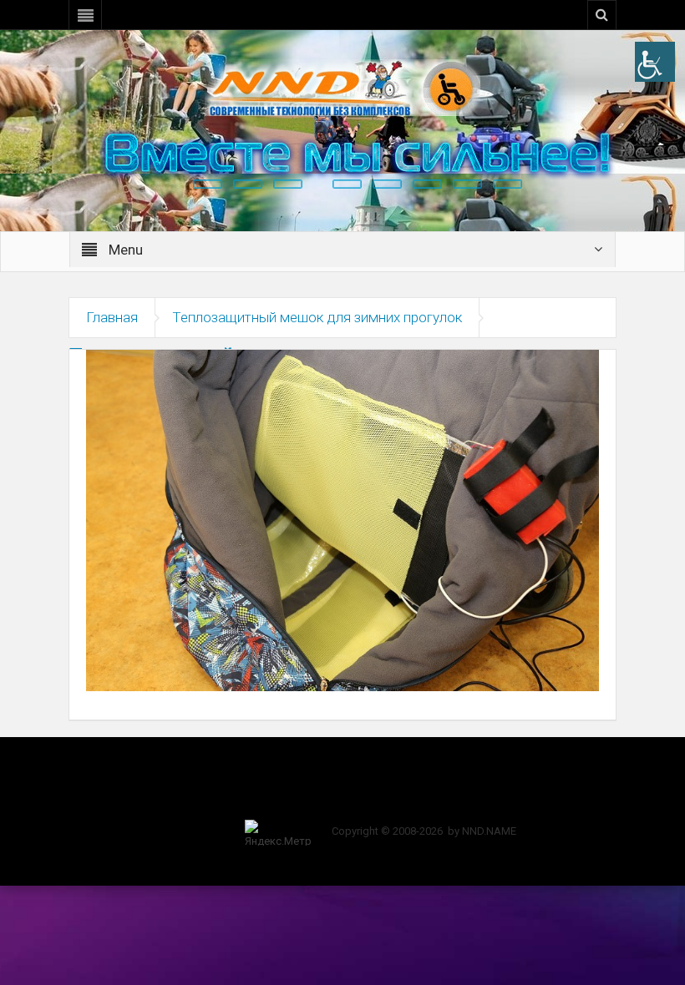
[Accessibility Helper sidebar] (655, 62)
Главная (112, 317)
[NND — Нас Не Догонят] (342, 86)
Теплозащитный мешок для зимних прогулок (317, 317)
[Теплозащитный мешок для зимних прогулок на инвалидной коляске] (342, 519)
